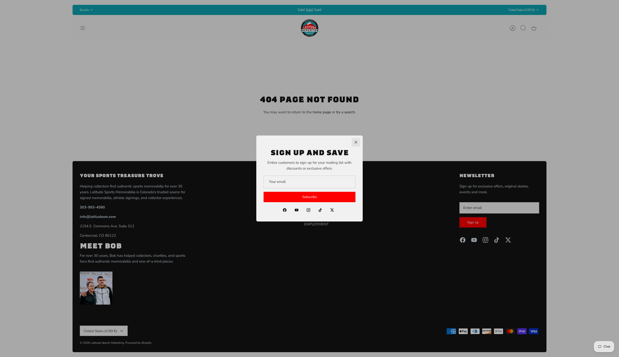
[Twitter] (332, 210)
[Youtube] (296, 210)
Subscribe (309, 197)
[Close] (356, 142)
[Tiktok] (320, 210)
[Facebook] (284, 210)
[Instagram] (308, 210)
